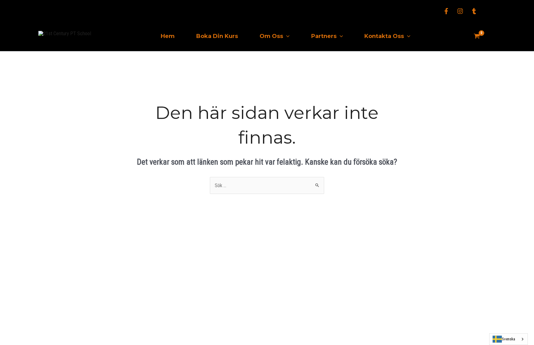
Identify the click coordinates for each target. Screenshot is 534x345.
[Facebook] (446, 11)
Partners (324, 36)
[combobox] (508, 339)
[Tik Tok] (474, 11)
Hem (168, 36)
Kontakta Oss (384, 36)
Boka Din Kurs (217, 36)
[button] (286, 36)
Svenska (508, 339)
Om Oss (271, 36)
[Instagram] (460, 11)
